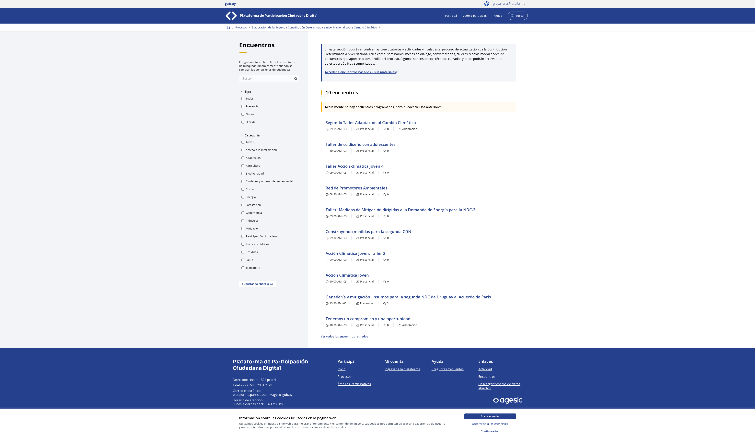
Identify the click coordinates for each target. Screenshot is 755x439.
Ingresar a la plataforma (402, 369)
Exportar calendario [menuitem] (255, 284)
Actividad (485, 369)
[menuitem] (269, 78)
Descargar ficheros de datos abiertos (499, 386)
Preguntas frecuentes (448, 369)
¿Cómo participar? (475, 15)
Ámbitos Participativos (354, 384)
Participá (451, 15)
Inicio (341, 369)
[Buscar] (295, 78)
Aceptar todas (490, 416)
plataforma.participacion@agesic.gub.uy (262, 394)
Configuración (490, 431)
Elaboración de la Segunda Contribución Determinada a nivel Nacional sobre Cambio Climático (314, 27)
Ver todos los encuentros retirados (344, 336)
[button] (245, 92)
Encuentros (486, 376)
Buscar (518, 17)
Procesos (241, 27)
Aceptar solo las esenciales (490, 424)
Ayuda (498, 15)
